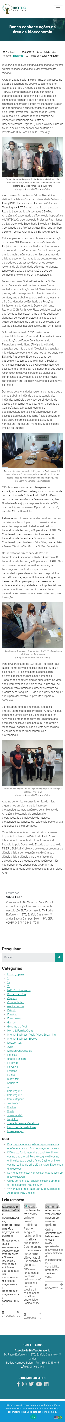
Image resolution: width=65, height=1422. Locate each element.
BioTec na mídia (16, 994)
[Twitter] (31, 1385)
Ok (33, 1417)
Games (11, 1022)
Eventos (12, 1014)
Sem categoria (15, 1099)
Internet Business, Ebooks (22, 1038)
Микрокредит (15, 1131)
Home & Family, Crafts (20, 1030)
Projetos (12, 1071)
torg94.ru (12, 1119)
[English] (56, 1417)
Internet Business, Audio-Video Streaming (31, 1034)
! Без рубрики (15, 974)
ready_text (13, 1079)
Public (11, 1075)
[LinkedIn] (46, 1385)
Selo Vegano (14, 1091)
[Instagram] (24, 1385)
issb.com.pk (14, 1042)
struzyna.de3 (14, 1115)
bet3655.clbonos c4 (18, 990)
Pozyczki (12, 1066)
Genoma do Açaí (17, 1026)
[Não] (60, 1411)
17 (8, 982)
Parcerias (12, 1062)
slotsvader (13, 1103)
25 (8, 986)
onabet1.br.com (16, 1058)
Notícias (12, 1054)
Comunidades (15, 1002)
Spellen (11, 1107)
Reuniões (18, 55)
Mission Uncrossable (19, 1050)
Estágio (11, 1010)
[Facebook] (18, 1385)
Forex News (14, 1018)
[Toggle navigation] (58, 9)
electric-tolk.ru (15, 1006)
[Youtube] (39, 1385)
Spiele (10, 1111)
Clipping (12, 998)
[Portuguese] (60, 1417)
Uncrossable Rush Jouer (21, 1127)
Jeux (10, 1046)
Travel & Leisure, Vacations (23, 1123)
